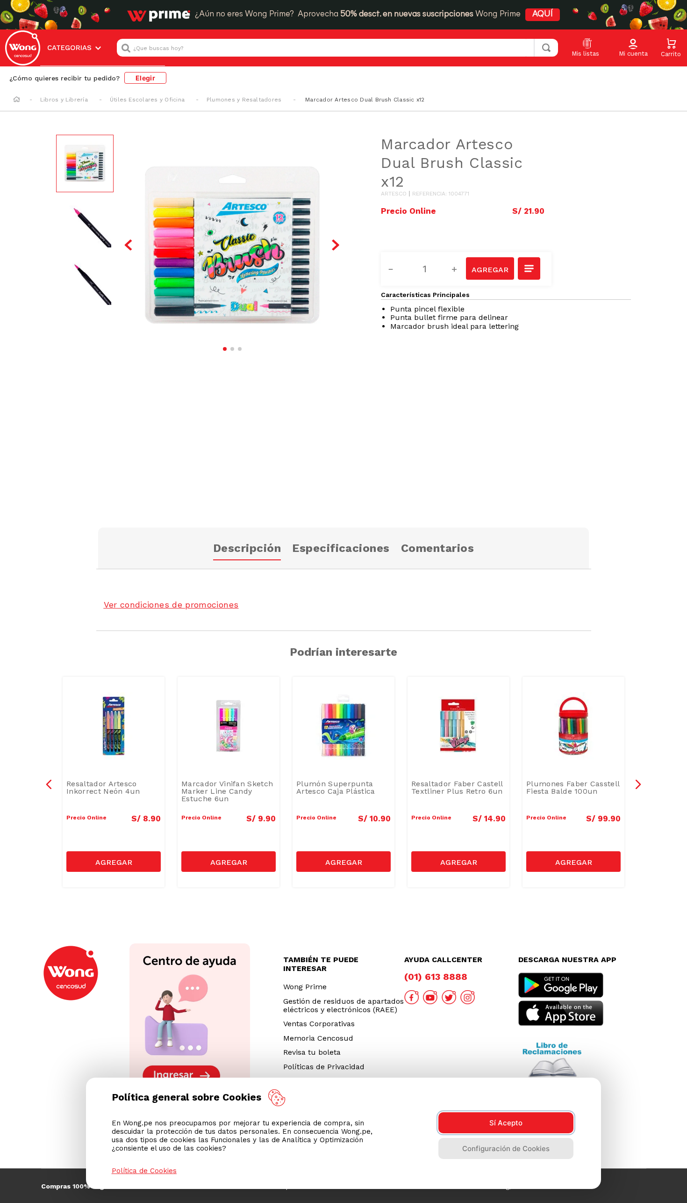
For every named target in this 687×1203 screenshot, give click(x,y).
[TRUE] (113, 861)
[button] (633, 48)
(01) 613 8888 (435, 976)
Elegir (145, 78)
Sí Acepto (505, 1122)
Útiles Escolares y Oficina (147, 99)
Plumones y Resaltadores (244, 99)
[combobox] (337, 48)
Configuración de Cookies (506, 1148)
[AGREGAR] (490, 268)
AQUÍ (542, 14)
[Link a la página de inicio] (16, 100)
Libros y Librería (64, 99)
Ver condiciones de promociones (171, 604)
